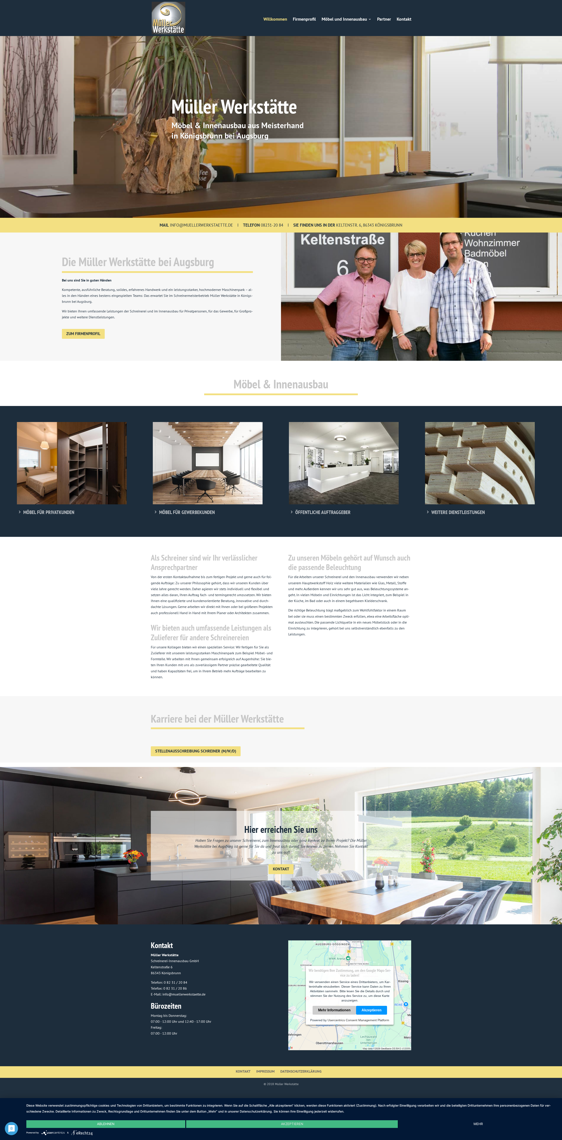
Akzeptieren (372, 1010)
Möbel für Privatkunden (48, 512)
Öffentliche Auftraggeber (323, 512)
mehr (478, 1124)
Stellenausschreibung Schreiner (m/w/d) (195, 751)
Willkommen (275, 20)
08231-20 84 (272, 225)
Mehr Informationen (334, 1010)
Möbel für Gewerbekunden (187, 512)
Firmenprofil (304, 20)
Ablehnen (105, 1124)
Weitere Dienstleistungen (458, 512)
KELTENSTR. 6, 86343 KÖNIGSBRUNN (347, 225)
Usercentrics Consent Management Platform (358, 1020)
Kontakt (404, 20)
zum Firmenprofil (83, 333)
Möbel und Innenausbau (344, 20)
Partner (384, 20)
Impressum (265, 1071)
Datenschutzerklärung (301, 1071)
